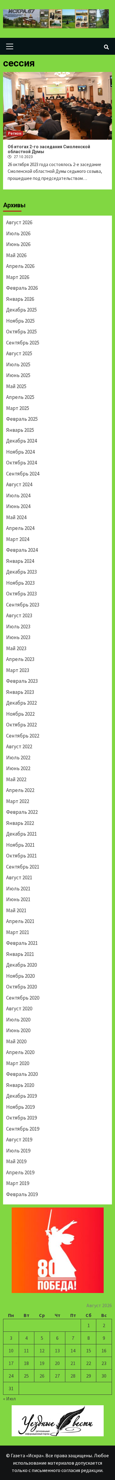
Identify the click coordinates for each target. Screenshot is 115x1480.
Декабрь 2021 (21, 833)
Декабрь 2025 (21, 309)
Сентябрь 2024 (22, 473)
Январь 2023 (20, 692)
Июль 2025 (18, 364)
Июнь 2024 (18, 506)
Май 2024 (16, 517)
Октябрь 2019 (21, 1117)
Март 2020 (17, 1063)
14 (73, 1350)
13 (57, 1350)
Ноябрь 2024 (20, 451)
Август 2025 (19, 353)
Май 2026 (16, 255)
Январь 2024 (20, 561)
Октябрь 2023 (21, 593)
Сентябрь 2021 (22, 866)
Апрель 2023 (20, 659)
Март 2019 (17, 1183)
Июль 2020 (18, 1019)
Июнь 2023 (18, 637)
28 (73, 1376)
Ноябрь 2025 (20, 320)
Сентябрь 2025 (22, 342)
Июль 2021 (18, 888)
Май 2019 (16, 1161)
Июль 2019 (18, 1150)
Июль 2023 (18, 626)
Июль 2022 (18, 757)
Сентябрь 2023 (22, 604)
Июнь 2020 (18, 1030)
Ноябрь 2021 (20, 844)
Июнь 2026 (18, 244)
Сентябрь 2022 (22, 735)
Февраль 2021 (22, 943)
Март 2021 (17, 932)
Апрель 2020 (20, 1052)
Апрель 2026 (20, 266)
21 (73, 1363)
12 (42, 1350)
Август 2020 (19, 1008)
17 (11, 1363)
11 (26, 1350)
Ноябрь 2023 (20, 582)
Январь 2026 (20, 299)
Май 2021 (16, 910)
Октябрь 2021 (21, 855)
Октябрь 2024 (21, 462)
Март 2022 (17, 801)
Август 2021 (19, 877)
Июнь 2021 (18, 899)
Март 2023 (17, 670)
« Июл (9, 1398)
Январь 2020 (20, 1085)
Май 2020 (16, 1041)
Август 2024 (19, 484)
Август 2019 (19, 1139)
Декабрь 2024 (21, 440)
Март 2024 (17, 539)
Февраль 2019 (22, 1194)
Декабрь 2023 (21, 571)
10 (11, 1350)
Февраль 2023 (22, 681)
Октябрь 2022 (21, 724)
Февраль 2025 (22, 419)
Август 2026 (19, 222)
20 (57, 1363)
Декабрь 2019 (21, 1095)
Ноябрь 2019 (20, 1107)
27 (57, 1376)
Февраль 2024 (22, 550)
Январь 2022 (20, 823)
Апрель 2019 (20, 1172)
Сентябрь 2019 (22, 1128)
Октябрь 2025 (21, 331)
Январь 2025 (20, 430)
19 (42, 1363)
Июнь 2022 (18, 768)
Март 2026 (17, 277)
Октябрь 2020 (21, 986)
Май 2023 (16, 648)
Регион (14, 133)
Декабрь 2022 (21, 702)
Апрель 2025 (20, 397)
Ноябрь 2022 (20, 713)
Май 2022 (16, 779)
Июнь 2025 (18, 375)
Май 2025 (16, 386)
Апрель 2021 (20, 921)
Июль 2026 (18, 233)
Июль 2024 (18, 495)
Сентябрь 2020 (22, 997)
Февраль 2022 (22, 812)
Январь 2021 (20, 954)
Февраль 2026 (22, 287)
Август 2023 (19, 615)
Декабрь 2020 (21, 964)
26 (42, 1376)
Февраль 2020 (22, 1074)
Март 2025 (17, 408)
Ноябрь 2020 (20, 976)
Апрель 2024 (20, 528)
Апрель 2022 (20, 790)
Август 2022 (19, 746)
